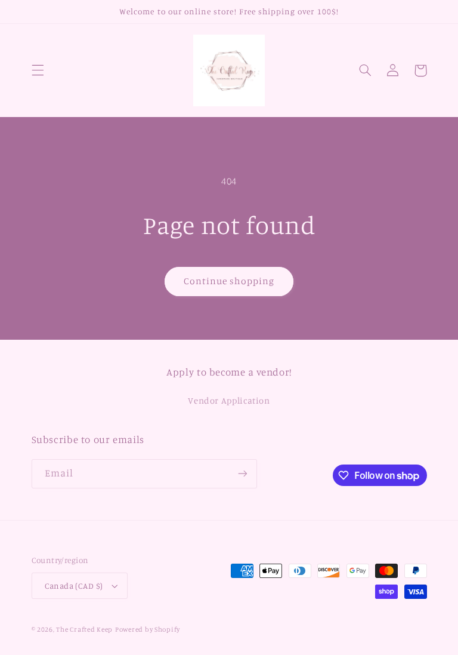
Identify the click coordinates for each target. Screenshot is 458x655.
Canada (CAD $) (74, 586)
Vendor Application (229, 400)
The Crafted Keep (84, 629)
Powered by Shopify (147, 629)
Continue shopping (229, 281)
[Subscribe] (242, 473)
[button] (37, 70)
